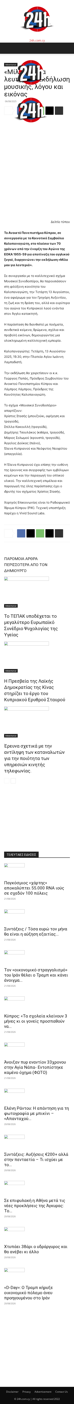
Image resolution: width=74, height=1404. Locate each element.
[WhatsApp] (40, 533)
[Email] (49, 533)
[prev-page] (6, 780)
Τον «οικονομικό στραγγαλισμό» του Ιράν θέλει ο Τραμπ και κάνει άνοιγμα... (36, 975)
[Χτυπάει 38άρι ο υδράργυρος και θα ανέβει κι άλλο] (37, 1234)
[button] (7, 48)
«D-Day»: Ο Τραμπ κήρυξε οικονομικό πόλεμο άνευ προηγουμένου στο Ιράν (28, 1292)
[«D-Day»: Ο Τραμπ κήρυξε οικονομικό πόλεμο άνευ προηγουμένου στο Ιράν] (37, 1275)
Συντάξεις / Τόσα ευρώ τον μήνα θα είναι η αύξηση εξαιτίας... (35, 931)
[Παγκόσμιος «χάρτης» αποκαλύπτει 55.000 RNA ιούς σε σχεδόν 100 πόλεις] (37, 870)
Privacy (26, 1391)
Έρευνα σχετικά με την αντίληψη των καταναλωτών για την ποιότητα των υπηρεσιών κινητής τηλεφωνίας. (34, 758)
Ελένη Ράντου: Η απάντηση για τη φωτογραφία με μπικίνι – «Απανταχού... (36, 1113)
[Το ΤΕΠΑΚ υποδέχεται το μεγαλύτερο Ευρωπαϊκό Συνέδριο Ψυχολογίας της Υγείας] (37, 592)
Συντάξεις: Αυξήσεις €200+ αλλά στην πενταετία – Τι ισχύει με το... (36, 1159)
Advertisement (43, 1391)
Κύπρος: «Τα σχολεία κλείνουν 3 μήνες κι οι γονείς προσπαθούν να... (35, 1021)
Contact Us (61, 1391)
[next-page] (13, 780)
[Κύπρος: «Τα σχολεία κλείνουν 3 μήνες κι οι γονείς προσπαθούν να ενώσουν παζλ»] (37, 1003)
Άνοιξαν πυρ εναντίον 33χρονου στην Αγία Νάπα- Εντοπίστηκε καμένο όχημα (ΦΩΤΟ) (35, 1067)
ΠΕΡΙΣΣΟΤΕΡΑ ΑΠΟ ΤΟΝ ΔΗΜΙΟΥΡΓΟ (25, 567)
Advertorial (10, 605)
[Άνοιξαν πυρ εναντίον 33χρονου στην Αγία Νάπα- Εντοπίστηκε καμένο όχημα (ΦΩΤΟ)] (37, 1050)
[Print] (59, 533)
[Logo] (30, 89)
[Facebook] (21, 533)
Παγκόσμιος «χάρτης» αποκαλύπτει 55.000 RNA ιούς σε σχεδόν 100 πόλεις (34, 888)
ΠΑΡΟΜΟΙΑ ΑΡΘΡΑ (21, 558)
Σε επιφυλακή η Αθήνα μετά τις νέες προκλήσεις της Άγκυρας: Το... (34, 1205)
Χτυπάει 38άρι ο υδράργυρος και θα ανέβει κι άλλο (35, 1249)
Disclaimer (12, 1391)
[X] (31, 533)
